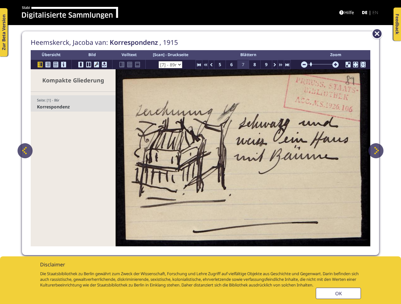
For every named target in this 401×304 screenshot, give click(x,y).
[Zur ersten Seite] (198, 64)
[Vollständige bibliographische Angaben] (63, 64)
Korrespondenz (53, 107)
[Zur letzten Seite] (287, 64)
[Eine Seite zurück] (25, 150)
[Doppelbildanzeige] (88, 64)
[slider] (313, 64)
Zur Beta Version (4, 32)
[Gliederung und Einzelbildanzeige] (40, 64)
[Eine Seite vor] (375, 150)
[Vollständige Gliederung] (47, 64)
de (364, 12)
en (375, 12)
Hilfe (349, 12)
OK (338, 293)
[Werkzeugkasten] (96, 64)
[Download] (104, 64)
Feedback (397, 24)
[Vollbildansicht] (348, 64)
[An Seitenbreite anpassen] (355, 64)
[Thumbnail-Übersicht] (55, 64)
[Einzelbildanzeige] (80, 64)
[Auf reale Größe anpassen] (363, 64)
